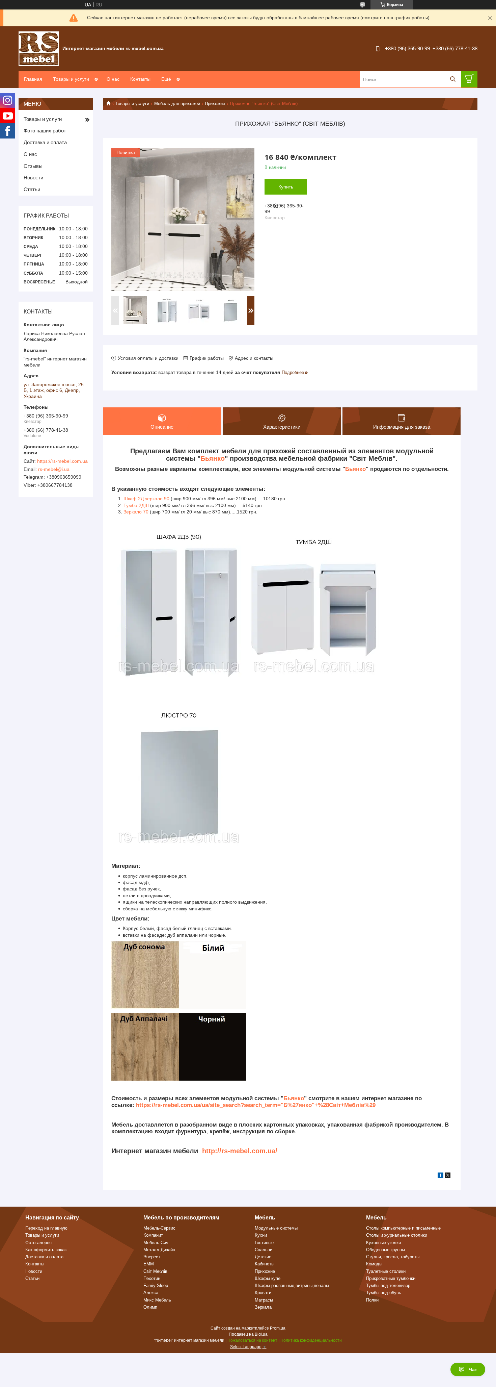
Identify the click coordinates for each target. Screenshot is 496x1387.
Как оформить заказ (45, 1249)
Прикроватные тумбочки (390, 1278)
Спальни (263, 1249)
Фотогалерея (38, 1242)
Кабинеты (264, 1263)
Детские (263, 1256)
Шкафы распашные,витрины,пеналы (292, 1285)
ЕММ (148, 1263)
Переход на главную (46, 1228)
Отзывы (33, 166)
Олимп (150, 1307)
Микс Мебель (157, 1300)
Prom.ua (277, 1328)
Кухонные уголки (383, 1242)
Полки (372, 1300)
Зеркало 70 (135, 511)
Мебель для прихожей (177, 103)
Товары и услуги (71, 79)
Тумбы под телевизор (388, 1285)
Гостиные (264, 1242)
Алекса (150, 1292)
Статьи (32, 189)
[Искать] (452, 79)
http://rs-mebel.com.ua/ (239, 1151)
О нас (113, 79)
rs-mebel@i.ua (54, 469)
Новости (33, 177)
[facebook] (440, 1176)
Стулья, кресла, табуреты (392, 1256)
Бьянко (212, 458)
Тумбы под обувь (383, 1292)
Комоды (374, 1263)
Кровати (263, 1292)
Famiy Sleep (155, 1285)
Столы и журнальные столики (396, 1235)
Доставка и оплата (45, 142)
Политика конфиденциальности (311, 1340)
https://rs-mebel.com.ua (62, 461)
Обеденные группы (385, 1249)
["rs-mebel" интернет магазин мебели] (39, 48)
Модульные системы (276, 1228)
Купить (285, 187)
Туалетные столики (386, 1271)
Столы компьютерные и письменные (403, 1228)
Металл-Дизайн (159, 1249)
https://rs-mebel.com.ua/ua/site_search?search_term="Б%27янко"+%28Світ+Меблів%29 (256, 1105)
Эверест (151, 1256)
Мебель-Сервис (159, 1228)
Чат (473, 1369)
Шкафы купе (267, 1278)
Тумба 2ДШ (136, 505)
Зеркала (263, 1307)
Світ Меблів (155, 1271)
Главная (33, 79)
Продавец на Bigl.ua (248, 1334)
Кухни (261, 1235)
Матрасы (264, 1300)
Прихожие (215, 103)
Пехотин (151, 1278)
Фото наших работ (45, 130)
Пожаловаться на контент (252, 1340)
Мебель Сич (155, 1242)
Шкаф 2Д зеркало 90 (146, 498)
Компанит (153, 1235)
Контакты (140, 79)
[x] (447, 1176)
